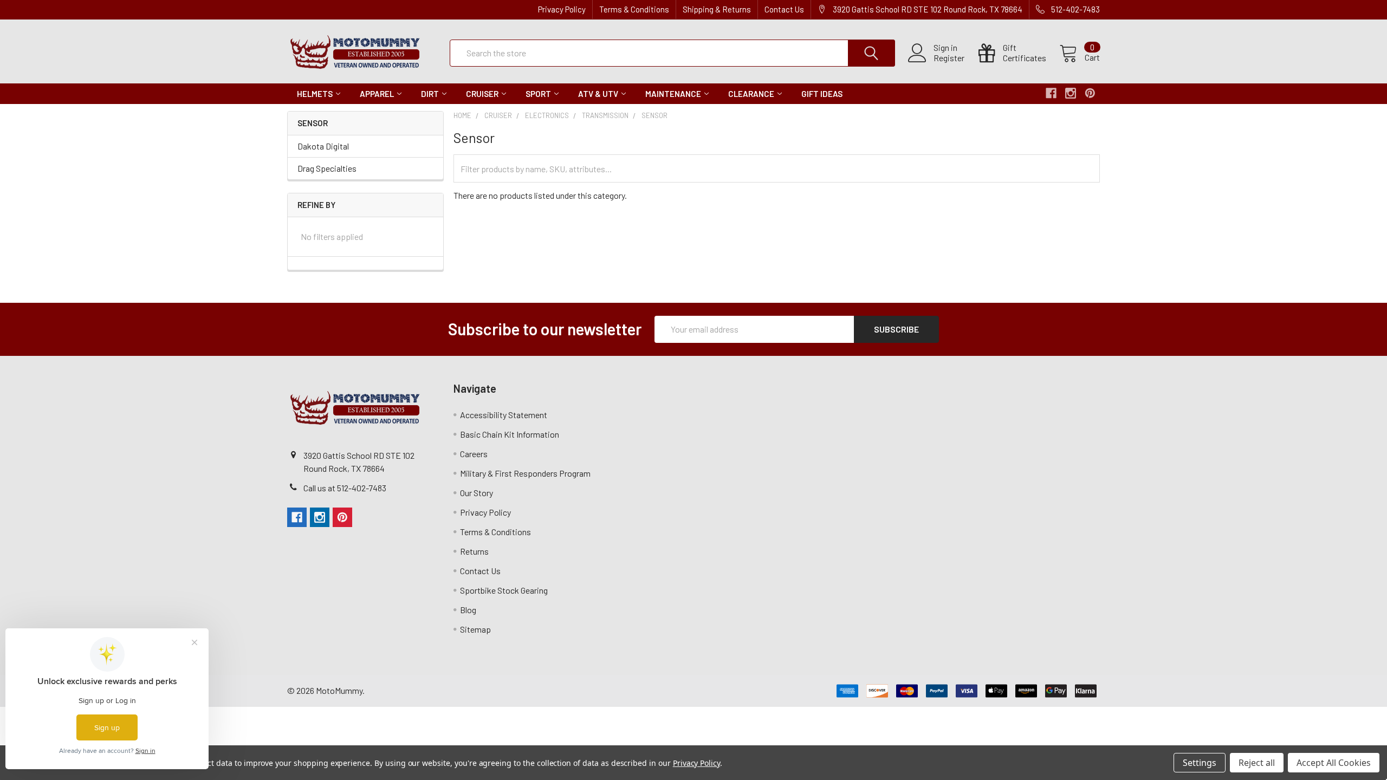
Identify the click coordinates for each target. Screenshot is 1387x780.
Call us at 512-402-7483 (344, 488)
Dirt (430, 94)
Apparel (377, 94)
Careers (474, 453)
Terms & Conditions (634, 9)
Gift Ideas (821, 94)
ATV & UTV (598, 94)
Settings (1199, 763)
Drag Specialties (327, 168)
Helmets (315, 94)
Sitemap (475, 629)
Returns (474, 551)
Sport (538, 94)
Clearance (751, 94)
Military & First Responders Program (525, 473)
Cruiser (482, 94)
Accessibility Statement (503, 415)
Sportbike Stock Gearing (504, 590)
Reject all (1257, 763)
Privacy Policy (562, 9)
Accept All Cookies (1334, 763)
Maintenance (673, 94)
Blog (468, 609)
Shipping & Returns (717, 9)
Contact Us (784, 9)
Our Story (476, 492)
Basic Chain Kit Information (509, 434)
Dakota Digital (323, 146)
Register (949, 58)
